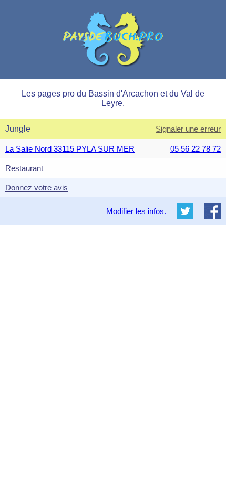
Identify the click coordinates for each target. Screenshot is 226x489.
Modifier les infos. (136, 211)
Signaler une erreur (188, 128)
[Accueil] (113, 39)
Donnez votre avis (36, 187)
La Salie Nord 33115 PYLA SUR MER (70, 148)
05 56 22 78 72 (195, 148)
